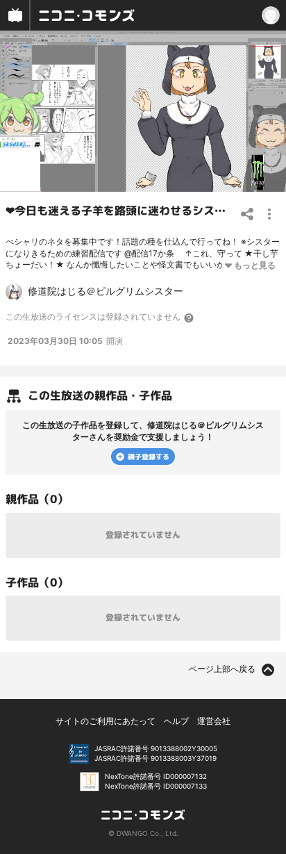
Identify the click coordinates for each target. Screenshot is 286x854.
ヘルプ (176, 721)
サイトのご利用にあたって (105, 721)
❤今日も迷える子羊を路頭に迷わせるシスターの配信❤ (142, 210)
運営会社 (213, 721)
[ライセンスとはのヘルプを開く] (189, 317)
